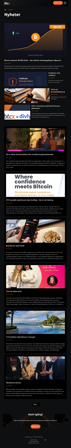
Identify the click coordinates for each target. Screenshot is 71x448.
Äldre (35, 404)
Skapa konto (35, 426)
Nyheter (10, 9)
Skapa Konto (58, 3)
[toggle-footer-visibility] (45, 440)
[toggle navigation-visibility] (65, 3)
